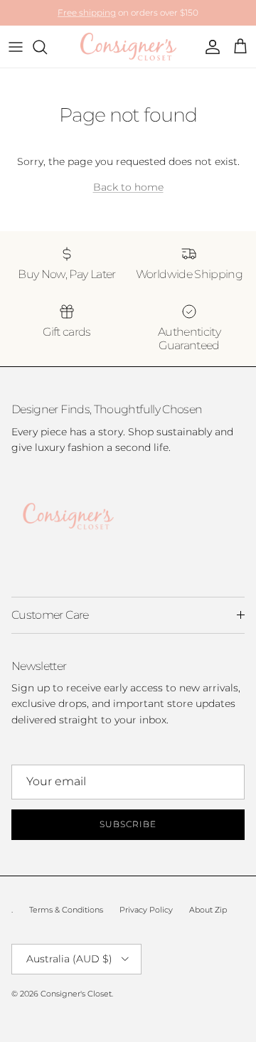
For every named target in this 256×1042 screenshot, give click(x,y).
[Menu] (15, 47)
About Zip (208, 910)
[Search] (47, 47)
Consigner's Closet (76, 994)
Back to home (128, 187)
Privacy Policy (146, 910)
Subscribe (128, 824)
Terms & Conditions (66, 910)
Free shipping (87, 12)
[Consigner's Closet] (128, 46)
